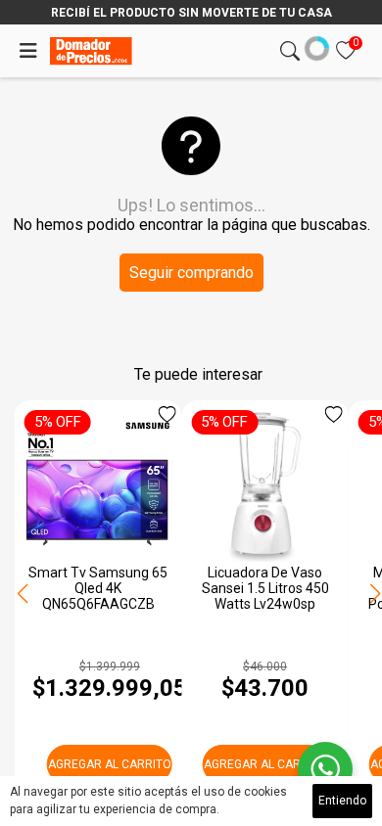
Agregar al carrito (109, 764)
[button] (374, 594)
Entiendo (342, 800)
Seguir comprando (191, 272)
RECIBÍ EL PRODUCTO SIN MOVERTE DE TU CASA (191, 13)
